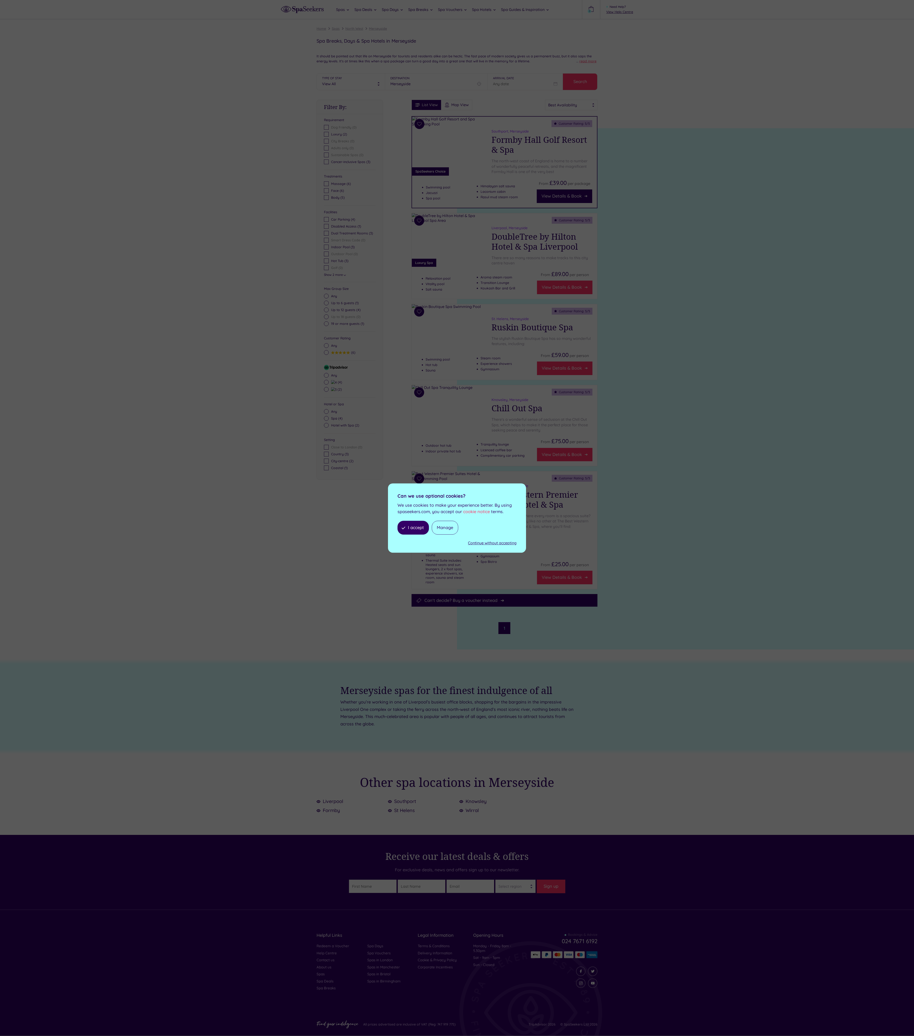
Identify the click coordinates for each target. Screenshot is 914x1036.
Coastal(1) (339, 468)
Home (321, 28)
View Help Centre (619, 12)
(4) (346, 310)
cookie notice (476, 511)
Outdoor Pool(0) (344, 254)
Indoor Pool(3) (343, 247)
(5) (338, 197)
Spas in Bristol (379, 974)
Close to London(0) (346, 447)
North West (354, 28)
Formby (331, 810)
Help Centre (327, 953)
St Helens (404, 810)
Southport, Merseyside (510, 131)
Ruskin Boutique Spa (532, 327)
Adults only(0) (342, 148)
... (586, 61)
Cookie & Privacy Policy (437, 960)
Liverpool (333, 801)
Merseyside (378, 28)
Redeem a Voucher (333, 946)
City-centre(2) (342, 461)
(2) (339, 389)
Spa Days (375, 946)
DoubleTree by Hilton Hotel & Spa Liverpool (535, 241)
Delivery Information (435, 953)
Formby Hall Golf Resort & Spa (539, 145)
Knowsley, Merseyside (510, 399)
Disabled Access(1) (346, 226)
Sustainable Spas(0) (347, 155)
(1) (345, 303)
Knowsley (476, 801)
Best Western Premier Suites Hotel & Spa (535, 500)
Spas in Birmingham (384, 981)
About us (324, 967)
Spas (336, 28)
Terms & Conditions (434, 946)
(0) (346, 317)
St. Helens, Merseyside (510, 319)
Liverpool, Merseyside (510, 227)
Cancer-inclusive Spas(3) (350, 162)
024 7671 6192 (579, 941)
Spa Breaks (326, 988)
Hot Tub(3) (339, 261)
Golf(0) (337, 268)
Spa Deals (325, 981)
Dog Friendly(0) (344, 127)
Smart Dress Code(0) (348, 240)
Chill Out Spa (517, 408)
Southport (405, 801)
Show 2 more (333, 275)
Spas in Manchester (383, 967)
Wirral (472, 810)
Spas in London (380, 960)
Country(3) (340, 454)
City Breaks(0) (342, 141)
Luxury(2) (339, 134)
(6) (341, 184)
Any (334, 296)
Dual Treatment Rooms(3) (352, 233)
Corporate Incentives (435, 967)
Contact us (325, 960)
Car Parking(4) (343, 219)
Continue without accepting (492, 543)
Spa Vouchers (379, 953)
